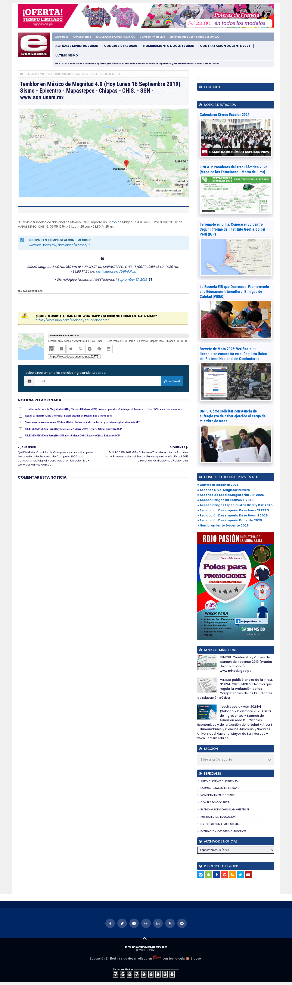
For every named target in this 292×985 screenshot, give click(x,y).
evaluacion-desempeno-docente (223, 831)
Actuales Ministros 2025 (76, 46)
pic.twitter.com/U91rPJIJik (116, 271)
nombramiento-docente (218, 795)
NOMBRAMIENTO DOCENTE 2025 (168, 46)
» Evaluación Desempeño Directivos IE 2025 (232, 515)
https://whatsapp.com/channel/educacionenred (72, 320)
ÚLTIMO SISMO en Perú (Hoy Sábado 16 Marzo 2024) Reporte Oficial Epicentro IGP (72, 435)
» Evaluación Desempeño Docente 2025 (229, 520)
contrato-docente (215, 802)
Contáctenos (82, 37)
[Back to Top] (145, 938)
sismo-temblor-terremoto (101, 74)
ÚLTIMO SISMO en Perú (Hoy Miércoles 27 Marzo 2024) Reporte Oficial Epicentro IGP (73, 428)
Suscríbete (62, 37)
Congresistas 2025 (120, 46)
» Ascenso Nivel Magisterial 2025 (223, 490)
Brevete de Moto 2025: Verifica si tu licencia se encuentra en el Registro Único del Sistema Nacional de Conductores (233, 354)
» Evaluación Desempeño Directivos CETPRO (233, 510)
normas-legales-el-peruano (220, 788)
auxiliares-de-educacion (218, 817)
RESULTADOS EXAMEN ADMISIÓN (115, 37)
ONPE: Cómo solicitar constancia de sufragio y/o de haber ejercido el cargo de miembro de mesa (232, 416)
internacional (71, 74)
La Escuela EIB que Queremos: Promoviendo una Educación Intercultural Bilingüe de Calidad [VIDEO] (234, 291)
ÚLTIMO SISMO (66, 55)
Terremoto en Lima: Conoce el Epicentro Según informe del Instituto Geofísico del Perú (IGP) (232, 229)
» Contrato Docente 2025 (218, 485)
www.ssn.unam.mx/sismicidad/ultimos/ (58, 245)
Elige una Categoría (216, 759)
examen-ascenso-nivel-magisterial (225, 809)
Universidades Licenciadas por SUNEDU (195, 37)
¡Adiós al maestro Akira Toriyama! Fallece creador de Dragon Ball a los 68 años (68, 415)
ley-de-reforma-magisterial (220, 824)
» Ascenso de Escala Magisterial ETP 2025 (230, 495)
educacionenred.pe (30, 291)
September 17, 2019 (132, 279)
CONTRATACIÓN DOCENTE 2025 (225, 46)
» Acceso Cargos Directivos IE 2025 (225, 500)
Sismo (112, 222)
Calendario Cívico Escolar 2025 (224, 114)
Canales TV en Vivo (152, 37)
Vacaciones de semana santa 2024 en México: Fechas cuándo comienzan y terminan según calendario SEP (82, 422)
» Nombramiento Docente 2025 (223, 525)
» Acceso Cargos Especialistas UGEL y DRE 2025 (235, 505)
